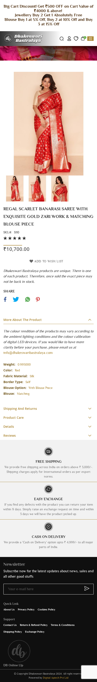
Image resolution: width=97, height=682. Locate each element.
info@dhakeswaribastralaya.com (28, 353)
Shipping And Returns (20, 408)
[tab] (48, 319)
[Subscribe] (84, 588)
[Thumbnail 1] (14, 200)
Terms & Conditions (63, 625)
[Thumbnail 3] (59, 200)
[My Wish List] (76, 38)
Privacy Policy (26, 609)
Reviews (9, 435)
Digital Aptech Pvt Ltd (55, 677)
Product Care (13, 417)
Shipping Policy (12, 631)
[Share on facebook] (5, 301)
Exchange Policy (34, 631)
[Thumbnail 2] (37, 200)
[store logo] (23, 38)
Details (8, 426)
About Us (9, 609)
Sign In (69, 38)
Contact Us (10, 625)
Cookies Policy (46, 609)
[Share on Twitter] (16, 301)
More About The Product (22, 320)
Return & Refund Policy (34, 625)
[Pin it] (37, 301)
